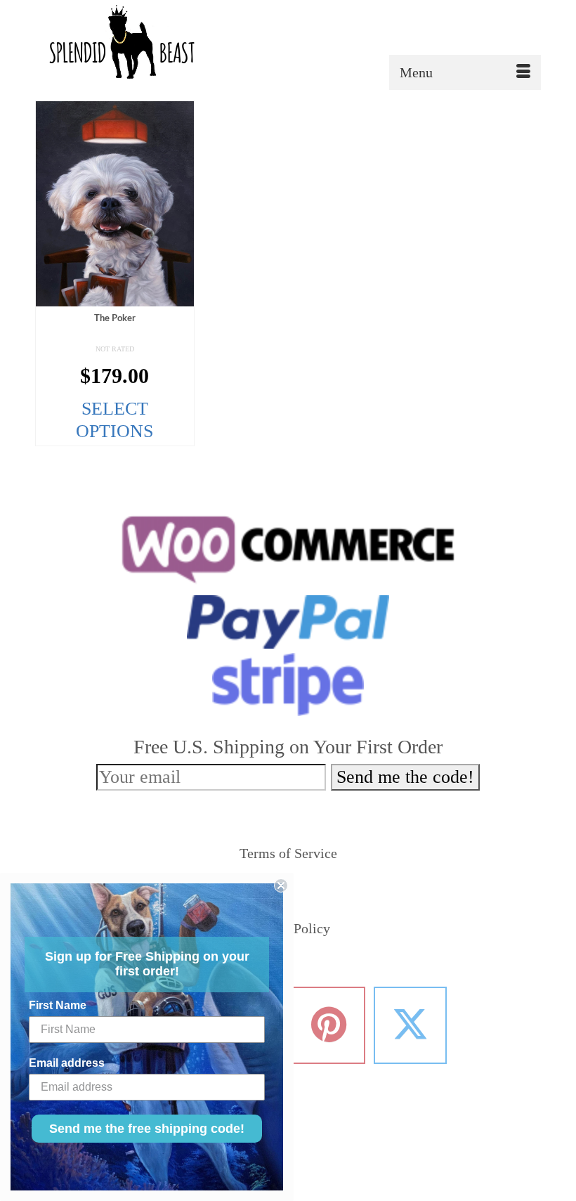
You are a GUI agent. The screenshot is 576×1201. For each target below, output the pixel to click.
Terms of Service (288, 853)
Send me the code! (405, 777)
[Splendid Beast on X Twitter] (410, 1025)
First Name (57, 1005)
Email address (67, 1063)
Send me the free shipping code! (146, 1129)
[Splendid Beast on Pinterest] (328, 1025)
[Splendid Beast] (288, 44)
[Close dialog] (281, 885)
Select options (114, 419)
